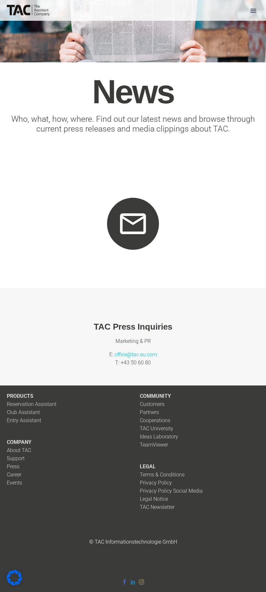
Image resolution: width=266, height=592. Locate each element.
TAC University (156, 428)
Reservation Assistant (31, 404)
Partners (149, 412)
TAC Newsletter (157, 507)
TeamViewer (154, 445)
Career (14, 475)
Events (14, 483)
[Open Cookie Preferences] (14, 584)
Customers (152, 404)
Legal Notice (154, 499)
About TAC (19, 450)
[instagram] (141, 582)
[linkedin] (133, 582)
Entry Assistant (24, 420)
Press (13, 466)
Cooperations (155, 420)
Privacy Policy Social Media (171, 491)
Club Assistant (23, 412)
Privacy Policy (156, 483)
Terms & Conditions (162, 475)
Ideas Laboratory (159, 437)
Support (16, 458)
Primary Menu (253, 11)
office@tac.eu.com (136, 354)
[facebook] (124, 582)
